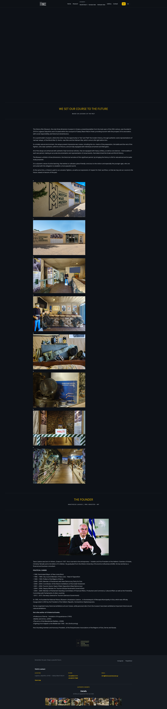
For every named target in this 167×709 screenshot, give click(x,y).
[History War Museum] (43, 4)
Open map (38, 680)
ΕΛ (128, 4)
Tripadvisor (128, 661)
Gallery (109, 4)
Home (69, 4)
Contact (115, 4)
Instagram (120, 661)
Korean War (92, 4)
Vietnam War (101, 4)
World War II (83, 4)
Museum (75, 4)
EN (124, 4)
